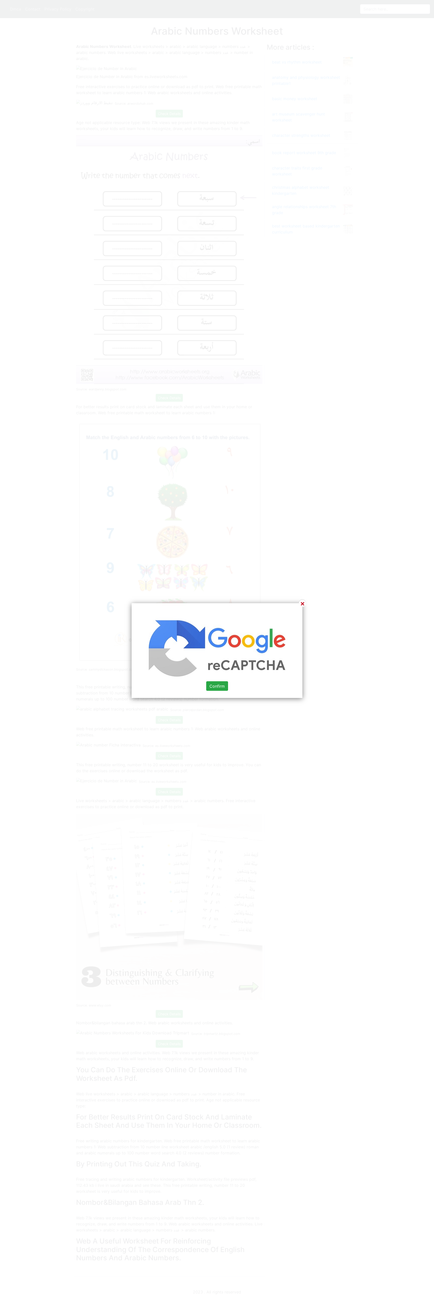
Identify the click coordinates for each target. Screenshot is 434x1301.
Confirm (217, 686)
